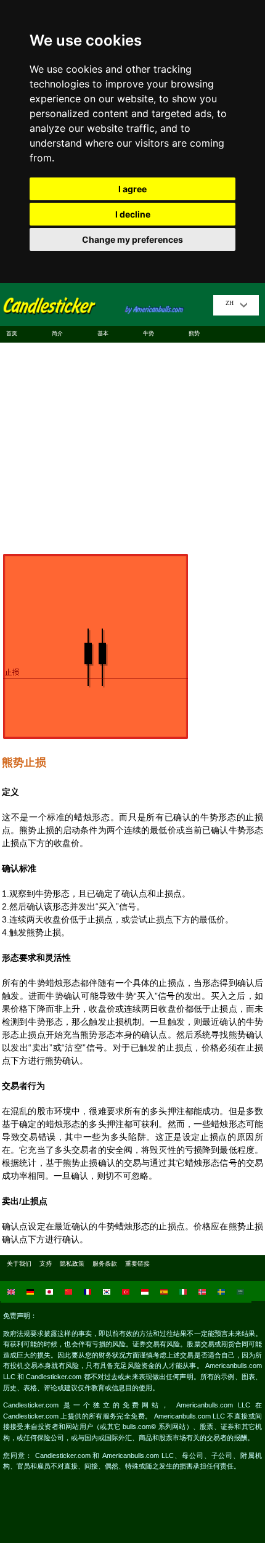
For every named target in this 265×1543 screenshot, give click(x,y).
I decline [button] (132, 214)
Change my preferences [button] (132, 239)
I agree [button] (132, 189)
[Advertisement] (132, 443)
